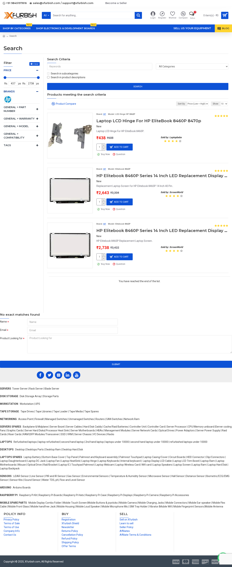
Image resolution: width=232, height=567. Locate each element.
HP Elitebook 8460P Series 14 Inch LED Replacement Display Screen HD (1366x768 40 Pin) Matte (162, 230)
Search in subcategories (64, 73)
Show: (216, 103)
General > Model (16, 126)
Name (3, 321)
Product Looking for (11, 338)
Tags (7, 145)
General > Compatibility (14, 135)
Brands (9, 91)
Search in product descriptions (68, 77)
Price (7, 70)
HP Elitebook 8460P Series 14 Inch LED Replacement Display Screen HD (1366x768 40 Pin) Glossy (162, 175)
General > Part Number (15, 109)
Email (3, 330)
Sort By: (181, 103)
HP (104, 114)
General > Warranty (19, 118)
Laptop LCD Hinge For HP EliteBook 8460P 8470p (148, 120)
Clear (36, 63)
